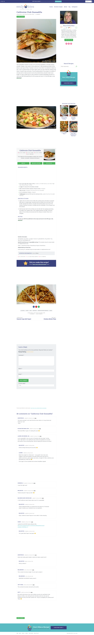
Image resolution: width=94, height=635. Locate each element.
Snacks (51, 310)
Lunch (31, 310)
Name (20, 368)
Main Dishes (35, 310)
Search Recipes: (69, 63)
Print (24, 163)
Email (20, 374)
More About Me (68, 39)
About (65, 6)
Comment (21, 355)
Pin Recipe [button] (49, 163)
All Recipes (23, 310)
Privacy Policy (36, 633)
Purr (76, 633)
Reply (35, 418)
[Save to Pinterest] (36, 307)
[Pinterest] (1, 1)
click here (19, 77)
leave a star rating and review (39, 264)
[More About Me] (68, 17)
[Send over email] (39, 307)
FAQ (69, 6)
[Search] (92, 1)
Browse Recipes (58, 6)
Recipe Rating (22, 351)
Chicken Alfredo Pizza (50, 318)
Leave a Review (37, 163)
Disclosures (31, 633)
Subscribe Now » (58, 1)
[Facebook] (2, 1)
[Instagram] (4, 1)
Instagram (74, 6)
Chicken (27, 310)
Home (51, 6)
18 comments (38, 14)
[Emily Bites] (25, 7)
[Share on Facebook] (34, 307)
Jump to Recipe (21, 16)
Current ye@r (22, 383)
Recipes (23, 633)
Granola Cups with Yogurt (24, 318)
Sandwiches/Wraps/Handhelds (43, 310)
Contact (26, 633)
